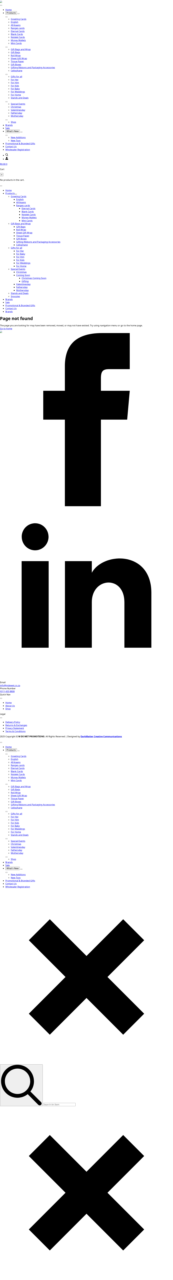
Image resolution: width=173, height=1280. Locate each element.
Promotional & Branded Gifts (20, 143)
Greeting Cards (18, 19)
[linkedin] (86, 679)
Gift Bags (15, 52)
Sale (7, 128)
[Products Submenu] (18, 13)
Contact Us (11, 146)
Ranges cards (18, 28)
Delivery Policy (12, 722)
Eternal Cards (18, 31)
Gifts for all (16, 76)
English (14, 22)
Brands (9, 125)
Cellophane (16, 70)
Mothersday (17, 115)
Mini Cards (16, 43)
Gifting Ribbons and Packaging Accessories (33, 67)
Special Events (18, 103)
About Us (10, 705)
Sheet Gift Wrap (19, 58)
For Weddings (18, 91)
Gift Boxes (16, 64)
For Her (15, 79)
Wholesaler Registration (17, 149)
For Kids (15, 85)
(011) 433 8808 (7, 691)
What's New (12, 131)
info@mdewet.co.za (10, 685)
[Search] (21, 1085)
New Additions (18, 137)
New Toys (16, 140)
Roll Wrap (16, 55)
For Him (15, 82)
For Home (16, 94)
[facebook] (86, 505)
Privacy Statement (14, 728)
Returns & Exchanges (16, 725)
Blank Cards (17, 34)
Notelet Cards (18, 37)
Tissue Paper (17, 61)
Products (11, 12)
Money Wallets (18, 40)
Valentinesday (18, 109)
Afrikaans (16, 25)
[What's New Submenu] (21, 869)
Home (8, 9)
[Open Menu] (1, 5)
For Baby (15, 88)
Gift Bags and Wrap (21, 49)
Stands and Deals (20, 97)
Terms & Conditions (15, 731)
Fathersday (16, 112)
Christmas (16, 106)
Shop (13, 122)
